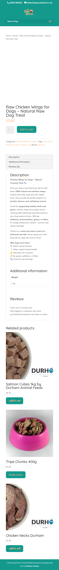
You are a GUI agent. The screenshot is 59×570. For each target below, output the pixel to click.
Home (8, 36)
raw (29, 145)
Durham (41, 145)
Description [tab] (14, 157)
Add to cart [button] (14, 400)
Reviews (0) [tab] (14, 167)
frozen (16, 145)
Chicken (26, 141)
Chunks (15, 36)
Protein (24, 145)
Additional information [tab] (19, 162)
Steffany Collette (32, 566)
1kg (45, 141)
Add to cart (26, 129)
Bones (19, 141)
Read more (16, 474)
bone (50, 141)
